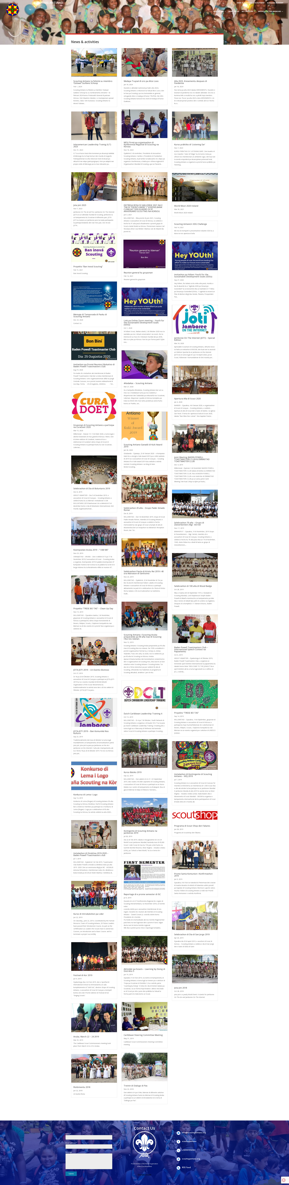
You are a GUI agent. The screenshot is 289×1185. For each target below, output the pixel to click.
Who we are (218, 11)
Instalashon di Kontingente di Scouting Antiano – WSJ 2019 (193, 775)
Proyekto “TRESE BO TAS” (186, 712)
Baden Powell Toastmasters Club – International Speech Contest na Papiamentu (191, 649)
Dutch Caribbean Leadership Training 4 (143, 713)
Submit (71, 1174)
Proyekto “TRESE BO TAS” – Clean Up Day (93, 608)
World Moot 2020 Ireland (186, 205)
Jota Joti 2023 (79, 205)
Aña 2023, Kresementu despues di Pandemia (190, 82)
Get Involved (247, 11)
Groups (261, 11)
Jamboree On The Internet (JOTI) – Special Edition (194, 339)
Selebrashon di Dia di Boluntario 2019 (91, 488)
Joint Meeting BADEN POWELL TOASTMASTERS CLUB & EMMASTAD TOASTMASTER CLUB (192, 459)
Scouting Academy (275, 3)
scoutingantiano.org (191, 1159)
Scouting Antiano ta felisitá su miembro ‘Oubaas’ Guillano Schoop (92, 82)
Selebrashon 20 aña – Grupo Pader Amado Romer (144, 509)
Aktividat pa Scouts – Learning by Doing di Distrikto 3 (144, 970)
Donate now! (144, 1174)
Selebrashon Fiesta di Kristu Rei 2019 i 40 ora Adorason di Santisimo (144, 572)
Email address (71, 1143)
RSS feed (186, 1168)
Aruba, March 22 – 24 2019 (86, 1036)
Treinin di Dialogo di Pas (135, 1085)
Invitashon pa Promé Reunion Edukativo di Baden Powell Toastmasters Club (94, 365)
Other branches (274, 11)
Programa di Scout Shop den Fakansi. (192, 825)
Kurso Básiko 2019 (132, 772)
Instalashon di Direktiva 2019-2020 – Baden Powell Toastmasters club (90, 854)
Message (68, 1152)
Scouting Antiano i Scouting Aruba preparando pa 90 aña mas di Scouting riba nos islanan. (142, 636)
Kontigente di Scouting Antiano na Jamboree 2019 (140, 832)
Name (68, 1134)
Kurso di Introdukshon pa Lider (88, 914)
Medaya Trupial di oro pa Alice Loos (141, 81)
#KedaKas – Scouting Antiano (138, 383)
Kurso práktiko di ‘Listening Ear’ (189, 144)
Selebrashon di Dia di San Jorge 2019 (192, 934)
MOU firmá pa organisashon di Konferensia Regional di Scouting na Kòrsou (141, 144)
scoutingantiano (189, 1141)
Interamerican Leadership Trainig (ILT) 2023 (92, 145)
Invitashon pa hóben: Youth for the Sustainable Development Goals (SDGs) (193, 275)
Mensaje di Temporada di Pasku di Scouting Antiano (90, 315)
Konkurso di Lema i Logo (85, 794)
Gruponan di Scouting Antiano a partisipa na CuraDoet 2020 (93, 426)
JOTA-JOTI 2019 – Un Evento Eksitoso (91, 669)
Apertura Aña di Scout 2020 (187, 398)
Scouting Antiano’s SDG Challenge (190, 224)
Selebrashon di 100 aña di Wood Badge (193, 586)
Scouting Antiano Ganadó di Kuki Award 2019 (143, 445)
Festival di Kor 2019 (82, 975)
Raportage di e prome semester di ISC (142, 894)
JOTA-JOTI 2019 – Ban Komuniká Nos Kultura (91, 732)
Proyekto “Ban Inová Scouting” (88, 266)
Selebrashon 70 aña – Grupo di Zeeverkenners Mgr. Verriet (189, 523)
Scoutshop (260, 3)
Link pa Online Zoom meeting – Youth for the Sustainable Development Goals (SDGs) (144, 322)
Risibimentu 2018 (81, 1087)
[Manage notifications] (284, 1180)
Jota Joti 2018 (180, 987)
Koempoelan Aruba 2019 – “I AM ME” (90, 549)
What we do (233, 11)
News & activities (244, 3)
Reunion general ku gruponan (138, 272)
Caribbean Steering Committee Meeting (143, 1035)
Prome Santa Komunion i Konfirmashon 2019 (193, 874)
